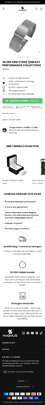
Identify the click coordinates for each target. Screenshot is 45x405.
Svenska (21, 381)
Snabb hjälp (8, 343)
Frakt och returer (11, 120)
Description (8, 113)
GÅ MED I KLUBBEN (11, 357)
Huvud (5, 349)
